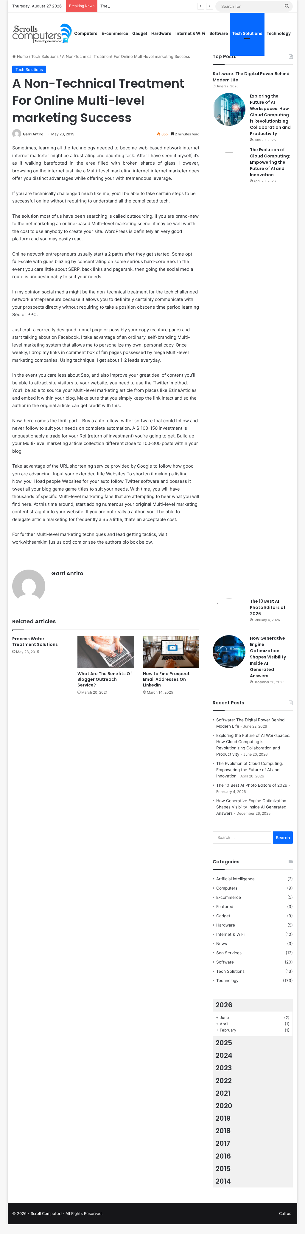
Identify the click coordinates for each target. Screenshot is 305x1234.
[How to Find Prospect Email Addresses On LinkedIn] (171, 652)
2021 (223, 1093)
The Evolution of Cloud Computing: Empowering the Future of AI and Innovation (270, 162)
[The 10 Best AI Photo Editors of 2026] (229, 614)
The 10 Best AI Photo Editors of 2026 (267, 607)
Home (22, 56)
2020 (224, 1106)
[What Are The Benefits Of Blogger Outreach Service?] (105, 652)
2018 (223, 1131)
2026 (224, 1005)
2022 (224, 1080)
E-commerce (115, 33)
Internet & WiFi (190, 33)
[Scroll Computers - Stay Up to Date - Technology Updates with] (42, 34)
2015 (223, 1168)
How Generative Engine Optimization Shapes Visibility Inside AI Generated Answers (268, 657)
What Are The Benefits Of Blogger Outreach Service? (104, 679)
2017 (223, 1143)
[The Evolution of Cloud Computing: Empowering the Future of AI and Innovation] (229, 370)
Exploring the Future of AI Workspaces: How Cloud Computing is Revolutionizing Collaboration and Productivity (270, 115)
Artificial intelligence (235, 878)
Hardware (161, 33)
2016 (223, 1156)
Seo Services (229, 952)
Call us (285, 1213)
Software (218, 33)
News (221, 943)
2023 (224, 1068)
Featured (224, 906)
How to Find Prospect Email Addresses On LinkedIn (166, 679)
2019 (223, 1118)
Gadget (139, 33)
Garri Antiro (33, 134)
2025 (224, 1043)
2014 (223, 1181)
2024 (224, 1055)
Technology (279, 33)
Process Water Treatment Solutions (35, 641)
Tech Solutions (247, 33)
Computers (85, 33)
